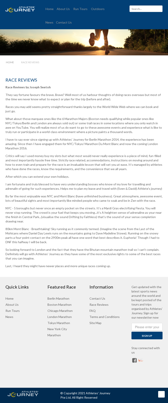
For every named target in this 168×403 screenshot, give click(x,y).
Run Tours (12, 310)
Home (9, 298)
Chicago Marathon (60, 310)
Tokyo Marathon (58, 323)
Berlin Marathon (58, 298)
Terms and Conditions (104, 317)
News (9, 317)
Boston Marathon (59, 304)
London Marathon (59, 317)
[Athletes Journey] (27, 394)
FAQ (92, 310)
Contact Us (97, 298)
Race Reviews (21, 79)
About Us (12, 304)
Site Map (95, 323)
